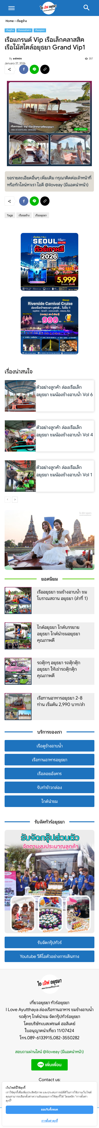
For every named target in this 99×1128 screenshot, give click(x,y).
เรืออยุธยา (40, 30)
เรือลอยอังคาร (24, 30)
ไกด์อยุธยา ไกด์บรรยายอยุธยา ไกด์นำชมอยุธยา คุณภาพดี (58, 633)
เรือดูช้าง (22, 21)
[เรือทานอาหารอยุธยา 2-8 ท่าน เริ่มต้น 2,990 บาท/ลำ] (18, 706)
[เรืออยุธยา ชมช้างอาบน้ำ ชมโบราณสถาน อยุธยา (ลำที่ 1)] (18, 600)
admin (17, 58)
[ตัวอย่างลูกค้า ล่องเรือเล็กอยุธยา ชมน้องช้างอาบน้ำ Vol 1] (20, 476)
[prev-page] (7, 500)
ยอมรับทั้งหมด (49, 1109)
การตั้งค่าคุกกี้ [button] (49, 1120)
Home (10, 21)
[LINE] (34, 69)
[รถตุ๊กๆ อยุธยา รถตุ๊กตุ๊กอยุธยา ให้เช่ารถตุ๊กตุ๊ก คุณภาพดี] (18, 671)
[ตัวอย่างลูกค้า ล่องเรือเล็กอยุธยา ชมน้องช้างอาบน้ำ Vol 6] (20, 395)
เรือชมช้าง (24, 215)
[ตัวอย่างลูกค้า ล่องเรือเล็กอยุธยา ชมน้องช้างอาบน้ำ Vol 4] (20, 436)
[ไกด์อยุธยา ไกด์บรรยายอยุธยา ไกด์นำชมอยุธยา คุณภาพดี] (18, 635)
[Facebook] (23, 69)
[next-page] (15, 500)
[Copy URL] (45, 69)
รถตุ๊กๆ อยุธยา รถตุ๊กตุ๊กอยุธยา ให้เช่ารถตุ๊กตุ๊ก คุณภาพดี (58, 669)
